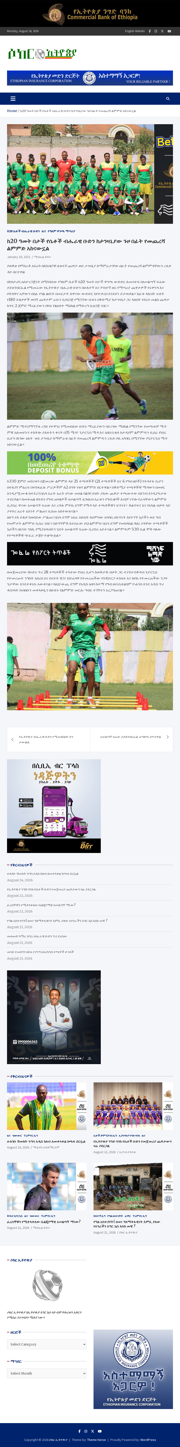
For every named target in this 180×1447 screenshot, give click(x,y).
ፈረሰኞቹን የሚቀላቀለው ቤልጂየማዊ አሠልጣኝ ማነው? (41, 905)
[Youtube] (169, 31)
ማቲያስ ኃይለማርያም (46, 1147)
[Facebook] (150, 31)
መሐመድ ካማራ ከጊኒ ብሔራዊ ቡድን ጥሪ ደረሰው (37, 936)
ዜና (44, 231)
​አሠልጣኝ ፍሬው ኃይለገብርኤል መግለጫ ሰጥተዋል (130, 737)
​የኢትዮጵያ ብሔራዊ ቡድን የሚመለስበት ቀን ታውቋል (46, 739)
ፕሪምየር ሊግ (31, 1135)
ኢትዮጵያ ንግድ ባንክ (129, 1135)
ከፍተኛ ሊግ (99, 1216)
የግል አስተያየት (115, 1216)
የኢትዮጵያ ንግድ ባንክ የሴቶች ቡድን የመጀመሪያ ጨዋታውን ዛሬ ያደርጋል (51, 889)
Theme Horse (96, 1440)
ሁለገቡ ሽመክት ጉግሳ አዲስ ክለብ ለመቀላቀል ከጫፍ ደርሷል (43, 873)
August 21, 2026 (105, 1232)
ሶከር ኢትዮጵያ (128, 1232)
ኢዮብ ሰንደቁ (127, 1152)
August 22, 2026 (105, 1152)
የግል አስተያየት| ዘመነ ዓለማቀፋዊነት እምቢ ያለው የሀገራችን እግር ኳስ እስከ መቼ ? (57, 921)
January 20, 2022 (18, 257)
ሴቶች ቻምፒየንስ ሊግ (105, 1135)
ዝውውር (17, 1135)
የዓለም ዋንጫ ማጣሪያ (61, 231)
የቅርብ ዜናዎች (22, 1076)
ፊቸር (128, 1216)
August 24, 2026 (18, 1147)
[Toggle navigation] (13, 99)
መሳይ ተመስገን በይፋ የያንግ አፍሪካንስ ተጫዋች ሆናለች (40, 952)
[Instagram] (156, 31)
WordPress (148, 1440)
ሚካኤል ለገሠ (42, 257)
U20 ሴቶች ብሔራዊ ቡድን (23, 231)
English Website (135, 31)
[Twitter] (162, 31)
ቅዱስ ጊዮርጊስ (14, 1216)
